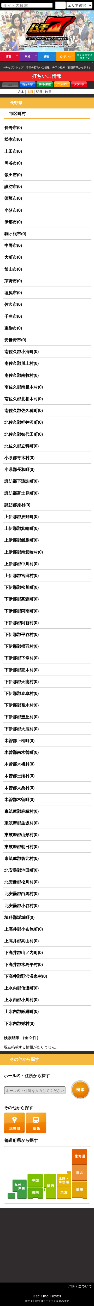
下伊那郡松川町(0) (21, 587)
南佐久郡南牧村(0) (21, 375)
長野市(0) (13, 127)
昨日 (48, 91)
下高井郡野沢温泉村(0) (25, 976)
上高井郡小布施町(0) (23, 929)
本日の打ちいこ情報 (38, 67)
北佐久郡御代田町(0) (23, 434)
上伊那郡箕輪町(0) (21, 528)
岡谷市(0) (13, 163)
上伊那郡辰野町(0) (21, 516)
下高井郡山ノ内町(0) (23, 952)
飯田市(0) (13, 175)
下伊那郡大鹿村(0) (21, 729)
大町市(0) (13, 257)
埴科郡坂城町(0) (19, 917)
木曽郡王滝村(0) (19, 776)
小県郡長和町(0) (19, 469)
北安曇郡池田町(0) (21, 870)
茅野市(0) (13, 281)
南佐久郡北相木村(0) (23, 399)
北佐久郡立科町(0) (21, 446)
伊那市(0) (13, 222)
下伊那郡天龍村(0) (21, 681)
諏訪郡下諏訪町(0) (21, 481)
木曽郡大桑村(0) (19, 788)
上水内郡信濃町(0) (21, 988)
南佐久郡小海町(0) (21, 351)
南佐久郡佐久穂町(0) (23, 410)
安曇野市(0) (15, 340)
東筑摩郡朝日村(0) (21, 846)
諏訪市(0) (13, 186)
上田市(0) (13, 151)
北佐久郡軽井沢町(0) (23, 422)
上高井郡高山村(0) (21, 941)
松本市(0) (13, 139)
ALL (21, 91)
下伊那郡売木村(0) (21, 670)
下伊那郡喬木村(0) (21, 705)
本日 (30, 91)
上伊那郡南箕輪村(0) (23, 552)
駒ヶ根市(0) (15, 233)
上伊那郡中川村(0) (21, 564)
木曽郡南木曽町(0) (21, 752)
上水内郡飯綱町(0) (21, 1011)
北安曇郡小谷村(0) (21, 905)
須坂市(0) (13, 198)
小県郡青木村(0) (19, 457)
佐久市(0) (13, 304)
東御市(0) (13, 328)
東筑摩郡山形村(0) (21, 834)
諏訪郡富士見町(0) (21, 493)
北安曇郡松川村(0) (21, 882)
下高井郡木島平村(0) (23, 964)
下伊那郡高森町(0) (21, 599)
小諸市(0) (13, 210)
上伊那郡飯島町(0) (21, 540)
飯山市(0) (13, 269)
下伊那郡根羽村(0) (21, 646)
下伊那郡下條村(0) (21, 658)
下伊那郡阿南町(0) (21, 611)
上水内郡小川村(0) (21, 1000)
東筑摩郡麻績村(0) (21, 811)
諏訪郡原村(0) (17, 505)
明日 (39, 91)
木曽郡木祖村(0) (19, 764)
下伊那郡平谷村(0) (21, 634)
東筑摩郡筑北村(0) (21, 858)
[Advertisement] (47, 1246)
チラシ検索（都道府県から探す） (71, 67)
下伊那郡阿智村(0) (21, 622)
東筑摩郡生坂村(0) (21, 823)
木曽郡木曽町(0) (19, 799)
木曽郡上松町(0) (19, 740)
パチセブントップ (13, 67)
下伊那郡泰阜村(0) (21, 693)
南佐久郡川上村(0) (21, 363)
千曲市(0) (13, 316)
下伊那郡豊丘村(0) (21, 717)
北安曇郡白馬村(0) (21, 893)
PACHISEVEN (52, 1296)
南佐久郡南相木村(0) (23, 387)
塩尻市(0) (13, 292)
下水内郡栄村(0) (19, 1023)
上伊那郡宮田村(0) (21, 575)
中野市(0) (13, 245)
